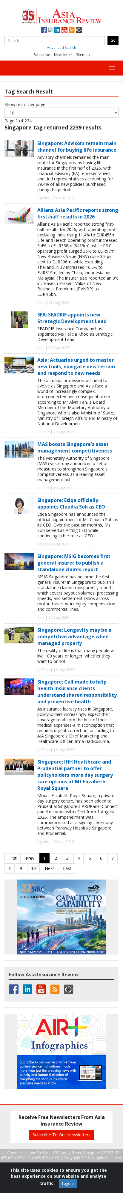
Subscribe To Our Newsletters (61, 1135)
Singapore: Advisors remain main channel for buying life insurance (76, 146)
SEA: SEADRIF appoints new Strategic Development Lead (72, 318)
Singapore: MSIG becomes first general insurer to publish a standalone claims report (73, 563)
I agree (68, 1183)
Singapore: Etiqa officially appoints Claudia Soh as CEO (71, 503)
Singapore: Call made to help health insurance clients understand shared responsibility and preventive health (77, 691)
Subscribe (41, 54)
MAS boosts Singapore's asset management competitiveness (74, 447)
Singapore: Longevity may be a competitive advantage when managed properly (74, 636)
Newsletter (63, 54)
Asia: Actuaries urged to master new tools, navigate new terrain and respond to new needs (76, 366)
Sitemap (83, 54)
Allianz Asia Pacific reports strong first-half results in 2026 (77, 213)
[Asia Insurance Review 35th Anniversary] (61, 15)
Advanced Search (61, 47)
